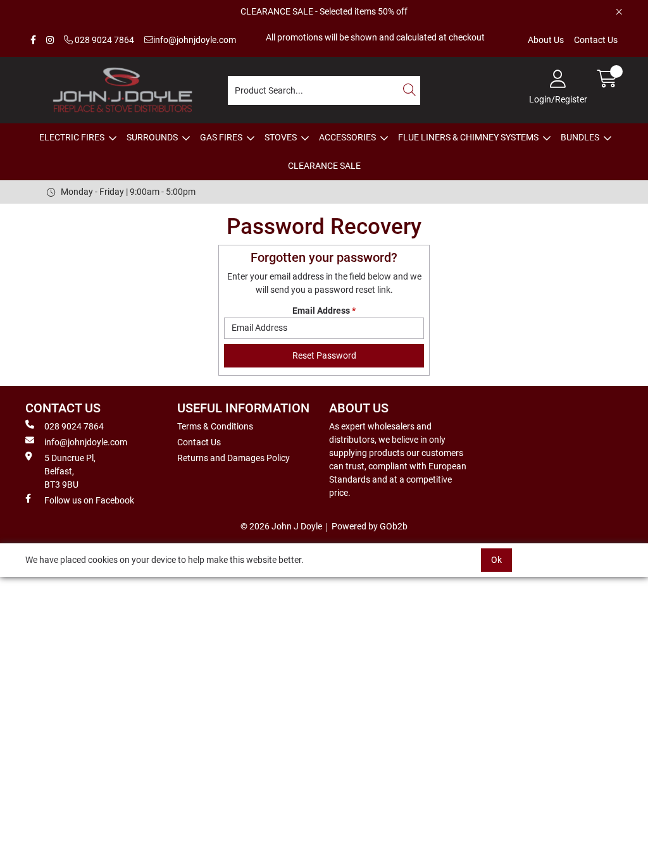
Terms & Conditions (215, 426)
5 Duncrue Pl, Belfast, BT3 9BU (70, 471)
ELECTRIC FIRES (71, 137)
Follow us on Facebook (89, 500)
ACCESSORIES (347, 137)
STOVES (281, 137)
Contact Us (596, 40)
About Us (546, 40)
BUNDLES (580, 137)
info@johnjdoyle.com (194, 40)
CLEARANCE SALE (324, 166)
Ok (496, 560)
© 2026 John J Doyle (281, 526)
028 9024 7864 (103, 40)
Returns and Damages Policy (233, 458)
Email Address (324, 310)
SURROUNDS (152, 137)
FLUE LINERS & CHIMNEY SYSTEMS (468, 137)
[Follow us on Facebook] (33, 40)
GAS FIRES (221, 137)
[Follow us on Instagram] (50, 40)
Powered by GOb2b (370, 526)
